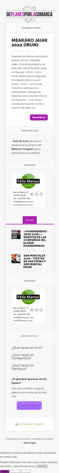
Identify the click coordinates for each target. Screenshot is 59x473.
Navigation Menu (31, 28)
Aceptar (4, 471)
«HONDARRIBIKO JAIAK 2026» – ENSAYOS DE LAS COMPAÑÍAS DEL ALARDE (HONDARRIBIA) (35, 238)
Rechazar (15, 471)
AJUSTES (42, 466)
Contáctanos (29, 405)
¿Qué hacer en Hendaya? (22, 367)
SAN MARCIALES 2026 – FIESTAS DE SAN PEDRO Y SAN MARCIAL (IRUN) (34, 261)
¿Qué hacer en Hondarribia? (22, 356)
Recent (30, 220)
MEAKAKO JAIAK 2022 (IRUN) (29, 42)
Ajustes (25, 471)
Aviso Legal (30, 443)
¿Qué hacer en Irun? (26, 348)
